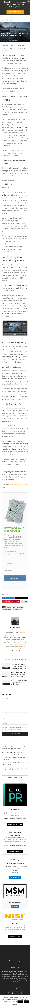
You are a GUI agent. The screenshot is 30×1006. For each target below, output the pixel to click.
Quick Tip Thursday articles (18, 484)
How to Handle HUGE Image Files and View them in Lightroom (18, 674)
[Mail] (16, 651)
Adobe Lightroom (11, 607)
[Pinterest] (21, 993)
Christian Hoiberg (7, 40)
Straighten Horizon (17, 609)
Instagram (20, 648)
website (8, 648)
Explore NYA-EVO (15, 877)
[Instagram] (13, 651)
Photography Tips (5, 668)
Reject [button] (26, 1001)
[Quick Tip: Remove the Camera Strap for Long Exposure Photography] (6, 666)
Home (2, 20)
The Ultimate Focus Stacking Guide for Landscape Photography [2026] (12, 753)
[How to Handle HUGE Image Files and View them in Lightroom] (6, 674)
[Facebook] (9, 651)
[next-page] (5, 689)
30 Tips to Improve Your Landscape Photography (15, 644)
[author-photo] (15, 625)
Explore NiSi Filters (15, 936)
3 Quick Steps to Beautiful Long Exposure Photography (19, 683)
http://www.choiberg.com (15, 629)
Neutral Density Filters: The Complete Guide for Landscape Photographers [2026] (14, 747)
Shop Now (15, 906)
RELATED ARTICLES (8, 659)
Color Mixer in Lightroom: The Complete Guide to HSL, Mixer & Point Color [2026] (15, 769)
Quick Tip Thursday (9, 20)
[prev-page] (3, 689)
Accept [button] (20, 1001)
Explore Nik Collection (15, 851)
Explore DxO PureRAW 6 (15, 824)
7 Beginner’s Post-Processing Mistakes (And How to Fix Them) (15, 758)
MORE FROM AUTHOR (21, 659)
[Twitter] (20, 651)
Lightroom (4, 676)
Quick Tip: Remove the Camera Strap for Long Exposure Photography (18, 666)
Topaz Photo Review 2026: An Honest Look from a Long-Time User (15, 763)
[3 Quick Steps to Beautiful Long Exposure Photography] (6, 682)
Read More (15, 1004)
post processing (20, 607)
